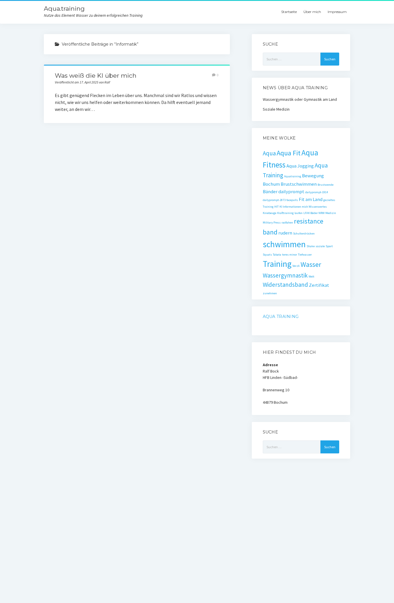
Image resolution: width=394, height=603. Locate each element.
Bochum (271, 184)
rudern (285, 233)
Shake (311, 246)
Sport (329, 246)
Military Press (272, 222)
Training (277, 263)
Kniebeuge (269, 213)
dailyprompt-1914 (316, 192)
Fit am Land (310, 199)
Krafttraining (285, 213)
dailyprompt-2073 (274, 200)
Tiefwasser (305, 254)
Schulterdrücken (304, 233)
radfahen (287, 222)
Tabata (277, 254)
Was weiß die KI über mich (95, 75)
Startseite (289, 12)
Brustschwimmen (299, 184)
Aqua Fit (289, 152)
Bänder (270, 191)
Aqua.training (64, 8)
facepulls (292, 200)
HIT (276, 207)
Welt (311, 276)
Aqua (269, 153)
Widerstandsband (285, 285)
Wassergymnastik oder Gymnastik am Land (300, 99)
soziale (320, 246)
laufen (298, 213)
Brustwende (325, 185)
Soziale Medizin (276, 109)
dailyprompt (291, 191)
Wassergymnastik (285, 275)
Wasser (311, 264)
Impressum (337, 12)
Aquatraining (292, 176)
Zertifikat (319, 285)
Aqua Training (281, 316)
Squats (267, 254)
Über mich (312, 12)
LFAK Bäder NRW (313, 213)
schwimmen (284, 244)
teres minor (289, 254)
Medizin (330, 213)
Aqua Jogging (300, 166)
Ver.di (296, 266)
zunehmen (270, 293)
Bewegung (313, 175)
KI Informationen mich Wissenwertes (303, 207)
